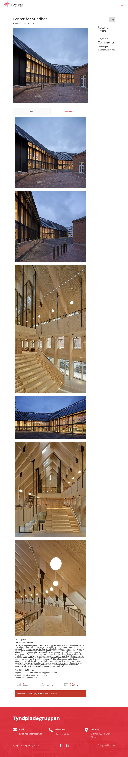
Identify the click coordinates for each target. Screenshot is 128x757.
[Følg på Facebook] (61, 745)
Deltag (31, 111)
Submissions (69, 111)
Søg (112, 19)
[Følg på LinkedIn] (67, 745)
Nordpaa (18, 23)
